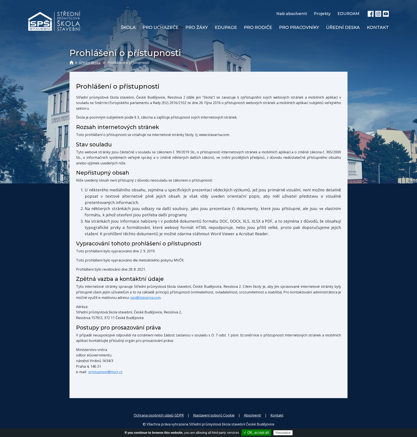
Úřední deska (89, 62)
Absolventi (252, 415)
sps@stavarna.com (145, 297)
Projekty (322, 13)
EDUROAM (348, 13)
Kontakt (276, 415)
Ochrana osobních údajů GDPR (159, 415)
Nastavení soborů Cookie (214, 415)
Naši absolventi (291, 13)
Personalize (283, 432)
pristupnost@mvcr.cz (105, 371)
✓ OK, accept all (256, 432)
